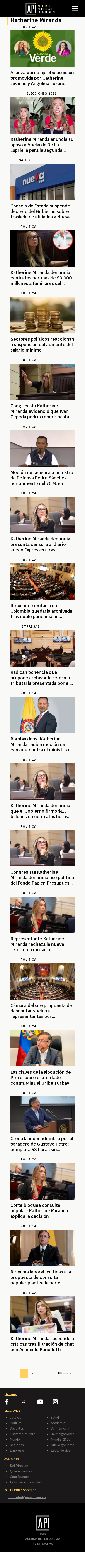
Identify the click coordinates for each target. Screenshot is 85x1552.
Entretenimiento (23, 1434)
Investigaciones (62, 1434)
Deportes (17, 1428)
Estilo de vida (60, 1450)
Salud (55, 1417)
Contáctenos (19, 1476)
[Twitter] (28, 1401)
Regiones (17, 1445)
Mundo (15, 1439)
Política (16, 1423)
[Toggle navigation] (81, 5)
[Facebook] (13, 1402)
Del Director (19, 1465)
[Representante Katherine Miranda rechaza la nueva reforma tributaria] (42, 955)
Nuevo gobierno (63, 1445)
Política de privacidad (26, 1482)
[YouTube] (45, 1402)
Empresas (17, 1450)
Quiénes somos (21, 1471)
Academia (58, 1423)
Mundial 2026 (60, 1439)
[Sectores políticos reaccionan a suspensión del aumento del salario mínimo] (42, 355)
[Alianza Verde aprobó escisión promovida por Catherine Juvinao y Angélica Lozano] (42, 89)
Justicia (15, 1417)
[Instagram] (60, 1402)
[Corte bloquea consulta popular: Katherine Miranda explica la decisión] (42, 1221)
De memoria (60, 1428)
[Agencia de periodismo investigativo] (42, 8)
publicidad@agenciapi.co (26, 1497)
